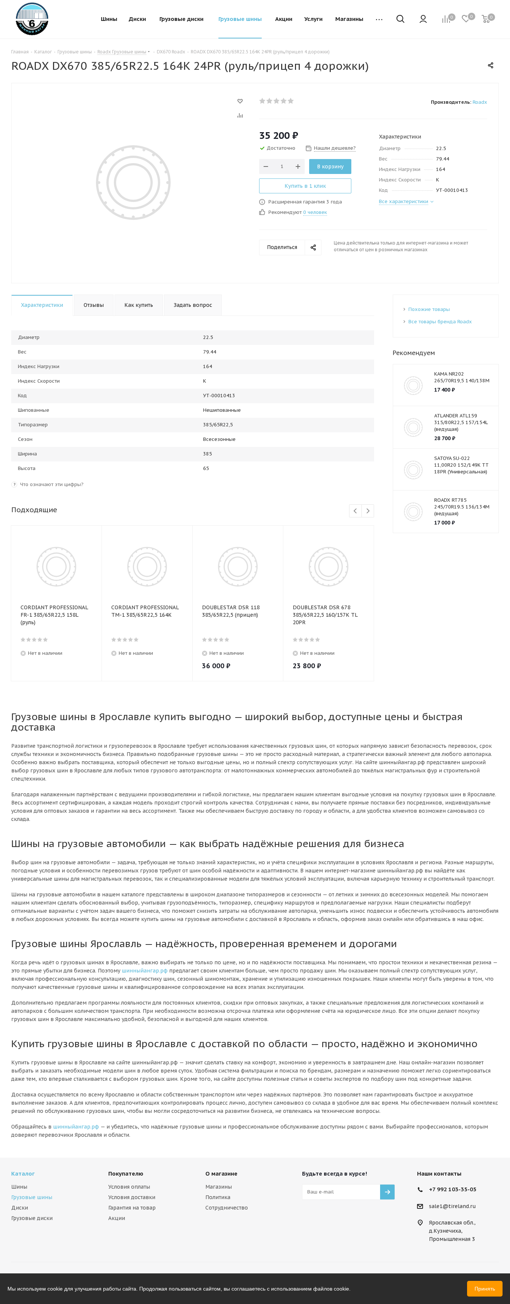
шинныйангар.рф (145, 970)
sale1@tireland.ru (452, 1206)
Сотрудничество (226, 1207)
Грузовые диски (32, 1218)
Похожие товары (429, 309)
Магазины (218, 1186)
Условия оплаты (129, 1186)
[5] (291, 101)
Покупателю (125, 1173)
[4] (283, 101)
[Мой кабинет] (423, 19)
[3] (276, 101)
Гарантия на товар (132, 1207)
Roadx (480, 102)
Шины (19, 1186)
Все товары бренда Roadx (440, 321)
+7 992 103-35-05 (452, 1189)
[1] (262, 101)
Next (368, 511)
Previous (355, 511)
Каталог (23, 1173)
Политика (217, 1197)
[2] (269, 101)
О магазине (221, 1173)
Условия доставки (131, 1197)
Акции (116, 1218)
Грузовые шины (31, 1197)
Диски (19, 1207)
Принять (485, 1289)
